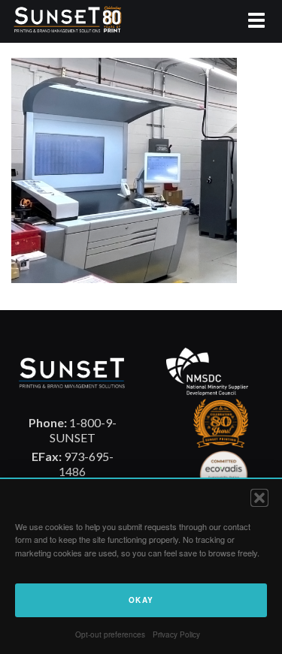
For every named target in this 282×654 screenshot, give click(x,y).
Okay (141, 600)
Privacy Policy (176, 634)
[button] (259, 497)
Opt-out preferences (110, 634)
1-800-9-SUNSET (73, 430)
